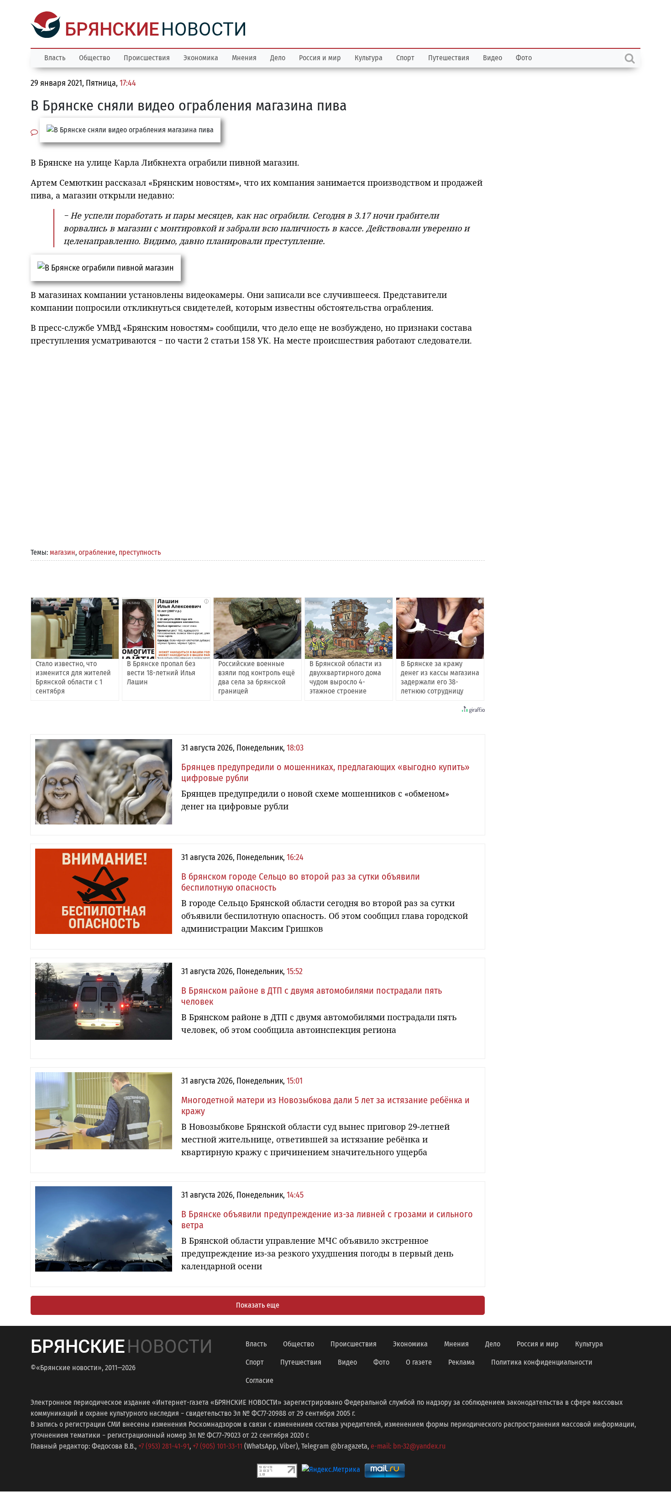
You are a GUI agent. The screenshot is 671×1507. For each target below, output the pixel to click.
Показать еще (257, 1304)
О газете (419, 1361)
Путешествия (448, 56)
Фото (524, 56)
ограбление (97, 551)
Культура (369, 56)
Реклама (461, 1361)
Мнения (244, 56)
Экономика (200, 56)
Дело (277, 56)
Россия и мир (320, 56)
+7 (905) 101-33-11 (217, 1445)
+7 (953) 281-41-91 (163, 1445)
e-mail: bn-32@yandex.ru (408, 1445)
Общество (94, 56)
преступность (140, 551)
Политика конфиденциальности (541, 1361)
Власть (54, 56)
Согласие (259, 1379)
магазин (62, 551)
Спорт (405, 56)
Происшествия (147, 56)
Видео (492, 56)
